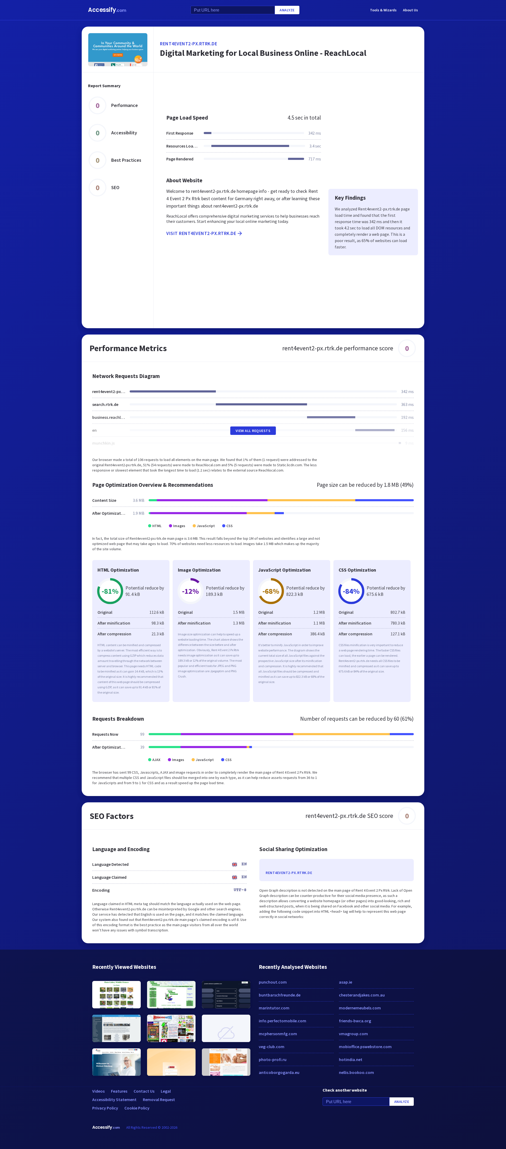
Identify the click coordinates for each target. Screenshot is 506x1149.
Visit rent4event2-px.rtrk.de (201, 233)
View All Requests (253, 430)
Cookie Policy (136, 1108)
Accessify (107, 10)
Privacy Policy (105, 1108)
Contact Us (144, 1091)
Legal (166, 1091)
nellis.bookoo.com (356, 1072)
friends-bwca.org (355, 1020)
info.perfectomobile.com (282, 1020)
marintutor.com (274, 1007)
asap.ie (345, 982)
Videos (98, 1091)
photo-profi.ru (272, 1059)
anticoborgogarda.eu (279, 1072)
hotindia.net (350, 1059)
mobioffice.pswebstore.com (365, 1046)
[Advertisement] (289, 90)
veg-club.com (271, 1046)
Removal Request (159, 1099)
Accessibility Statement (114, 1099)
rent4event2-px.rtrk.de (188, 44)
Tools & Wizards (383, 10)
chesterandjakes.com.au (362, 995)
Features (119, 1091)
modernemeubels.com (360, 1007)
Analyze (287, 10)
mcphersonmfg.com (278, 1033)
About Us (410, 10)
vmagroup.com (353, 1033)
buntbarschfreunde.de (279, 995)
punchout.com (273, 982)
